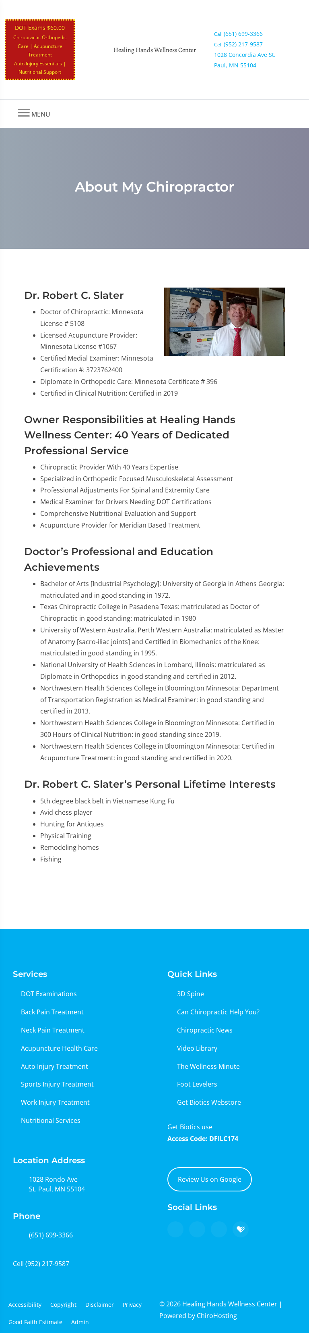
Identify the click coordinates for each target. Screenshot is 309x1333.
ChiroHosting (217, 1315)
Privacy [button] (132, 1304)
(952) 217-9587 (47, 1263)
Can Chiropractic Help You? (218, 1012)
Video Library (197, 1048)
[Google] (175, 1229)
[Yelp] (219, 1229)
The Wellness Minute (208, 1066)
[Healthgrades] (241, 1229)
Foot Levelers (197, 1084)
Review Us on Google (209, 1179)
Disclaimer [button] (99, 1304)
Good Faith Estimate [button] (35, 1322)
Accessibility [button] (24, 1304)
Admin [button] (80, 1322)
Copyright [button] (63, 1304)
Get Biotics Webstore (209, 1102)
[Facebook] (197, 1229)
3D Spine (190, 993)
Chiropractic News (205, 1030)
